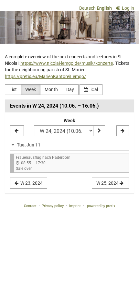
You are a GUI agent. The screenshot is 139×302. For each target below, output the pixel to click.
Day (70, 89)
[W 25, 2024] (122, 130)
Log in (127, 8)
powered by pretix (101, 206)
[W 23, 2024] (17, 130)
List (13, 89)
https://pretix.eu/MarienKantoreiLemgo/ (45, 76)
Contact (30, 206)
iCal (94, 89)
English (104, 8)
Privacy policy (53, 206)
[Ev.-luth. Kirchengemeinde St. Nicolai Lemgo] (69, 27)
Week (30, 89)
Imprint (75, 206)
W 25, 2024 (108, 183)
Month (51, 89)
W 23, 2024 (31, 183)
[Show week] (99, 130)
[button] (69, 145)
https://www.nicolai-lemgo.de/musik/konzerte (66, 63)
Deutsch (87, 8)
